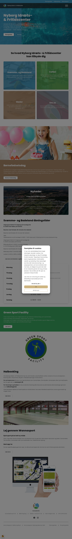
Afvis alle (36, 290)
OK (36, 287)
